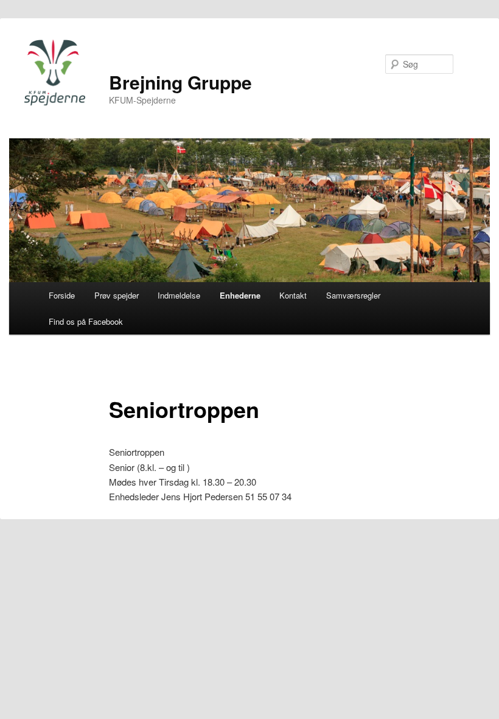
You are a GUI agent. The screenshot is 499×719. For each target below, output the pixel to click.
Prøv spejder (116, 295)
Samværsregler (353, 295)
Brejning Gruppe (180, 82)
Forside (62, 295)
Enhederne (240, 295)
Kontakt (293, 295)
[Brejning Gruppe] (54, 72)
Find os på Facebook (86, 321)
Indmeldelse (179, 295)
